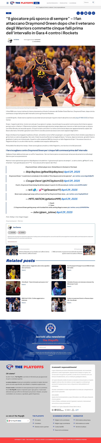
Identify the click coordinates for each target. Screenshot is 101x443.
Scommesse (72, 3)
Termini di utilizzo (81, 427)
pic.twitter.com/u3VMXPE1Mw (78, 207)
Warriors (20, 221)
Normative (78, 416)
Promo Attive (63, 3)
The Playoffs (38, 416)
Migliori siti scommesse (62, 420)
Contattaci (38, 423)
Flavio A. (24, 270)
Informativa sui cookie (82, 423)
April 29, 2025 (72, 171)
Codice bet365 (59, 427)
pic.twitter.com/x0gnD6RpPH (83, 176)
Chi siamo (38, 420)
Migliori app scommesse (62, 423)
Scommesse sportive (62, 416)
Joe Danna (16, 39)
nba (9, 13)
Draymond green (11, 221)
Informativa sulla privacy (83, 420)
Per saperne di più (12, 241)
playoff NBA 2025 (81, 118)
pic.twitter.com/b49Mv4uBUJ (76, 185)
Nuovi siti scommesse (61, 430)
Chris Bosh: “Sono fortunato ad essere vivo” (35, 282)
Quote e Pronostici (52, 3)
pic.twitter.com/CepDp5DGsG (77, 194)
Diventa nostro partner (42, 427)
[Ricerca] (93, 2)
